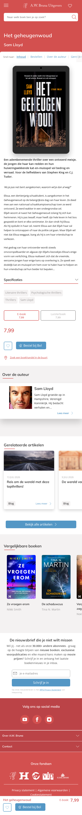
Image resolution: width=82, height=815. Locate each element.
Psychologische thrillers (46, 292)
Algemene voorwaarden (53, 790)
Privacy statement (23, 790)
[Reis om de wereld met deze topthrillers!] (29, 480)
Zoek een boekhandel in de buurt (28, 357)
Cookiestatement (41, 794)
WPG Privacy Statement (50, 689)
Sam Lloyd (26, 300)
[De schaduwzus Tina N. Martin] (56, 583)
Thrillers (10, 300)
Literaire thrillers (16, 292)
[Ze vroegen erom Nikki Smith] (21, 583)
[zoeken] (74, 17)
